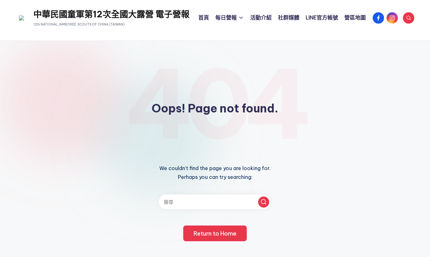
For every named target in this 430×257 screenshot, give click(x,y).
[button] (263, 202)
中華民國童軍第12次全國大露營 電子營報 (111, 14)
